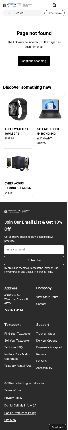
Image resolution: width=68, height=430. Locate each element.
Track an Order (44, 336)
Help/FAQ (41, 364)
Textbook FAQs (14, 350)
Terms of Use (51, 270)
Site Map (10, 425)
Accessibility (43, 370)
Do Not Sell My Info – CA (20, 411)
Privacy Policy (12, 274)
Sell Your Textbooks (17, 343)
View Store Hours (46, 300)
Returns (40, 357)
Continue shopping (33, 61)
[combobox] (27, 13)
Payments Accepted (48, 350)
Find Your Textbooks (17, 336)
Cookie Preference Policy (40, 274)
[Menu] (59, 5)
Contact (40, 306)
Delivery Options (45, 343)
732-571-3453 (13, 312)
